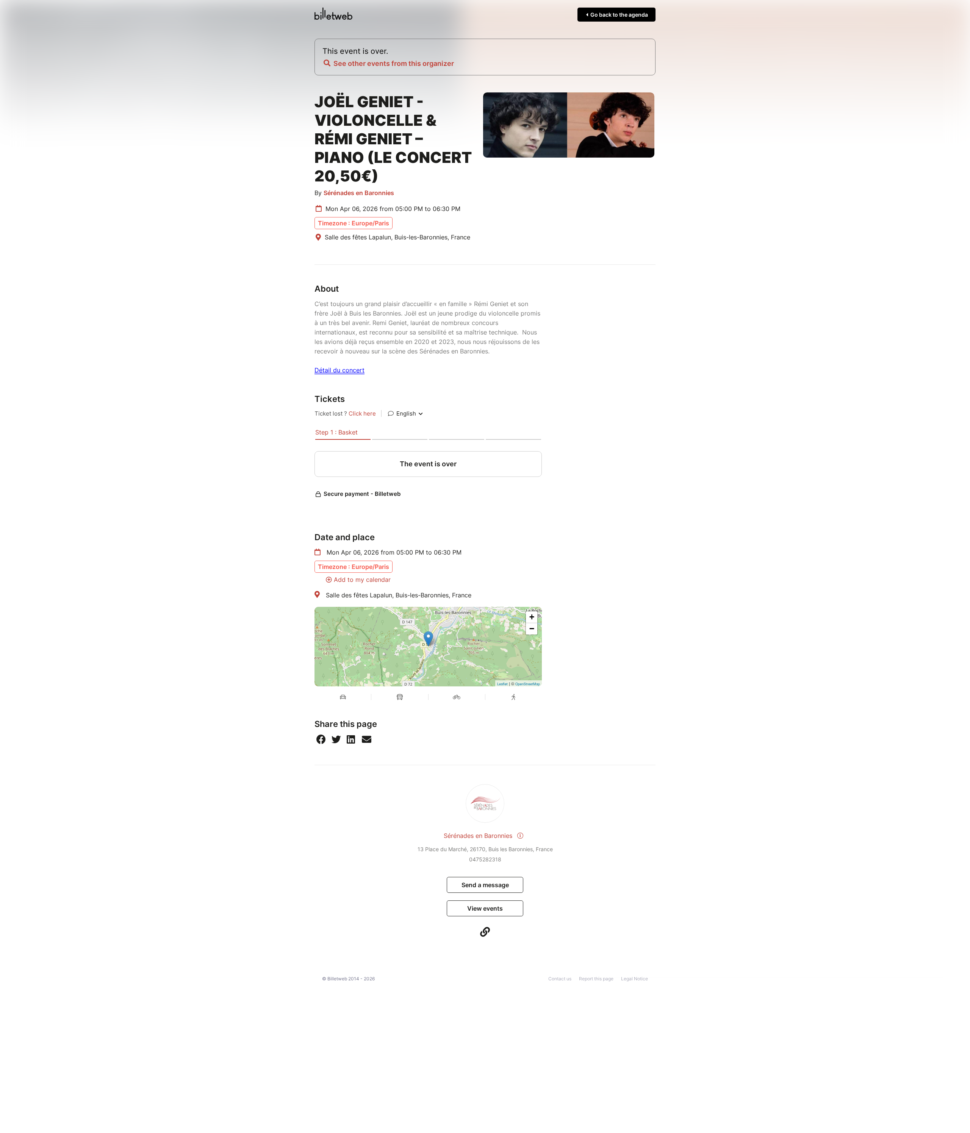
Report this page (596, 978)
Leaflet (502, 683)
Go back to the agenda (618, 14)
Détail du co (331, 370)
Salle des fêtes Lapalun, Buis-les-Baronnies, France (398, 595)
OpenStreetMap (527, 683)
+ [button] (531, 617)
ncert (357, 370)
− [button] (531, 628)
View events (485, 908)
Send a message (485, 885)
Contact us (559, 978)
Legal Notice (634, 978)
